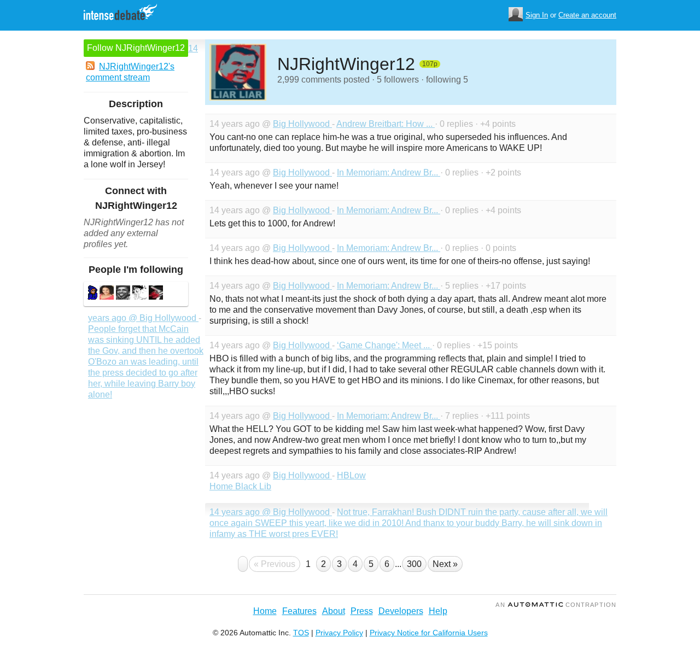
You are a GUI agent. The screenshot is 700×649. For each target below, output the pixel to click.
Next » (445, 564)
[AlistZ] (123, 293)
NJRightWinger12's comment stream (130, 72)
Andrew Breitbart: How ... (385, 123)
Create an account (587, 15)
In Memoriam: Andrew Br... (388, 172)
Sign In (537, 15)
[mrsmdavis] (107, 293)
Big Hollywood (302, 123)
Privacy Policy (339, 632)
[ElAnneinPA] (139, 293)
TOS (301, 632)
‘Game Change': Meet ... (384, 345)
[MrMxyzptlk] (92, 293)
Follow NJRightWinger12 (136, 47)
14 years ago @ (241, 512)
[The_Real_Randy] (156, 293)
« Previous (274, 564)
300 (414, 564)
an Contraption (555, 604)
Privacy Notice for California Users (429, 632)
